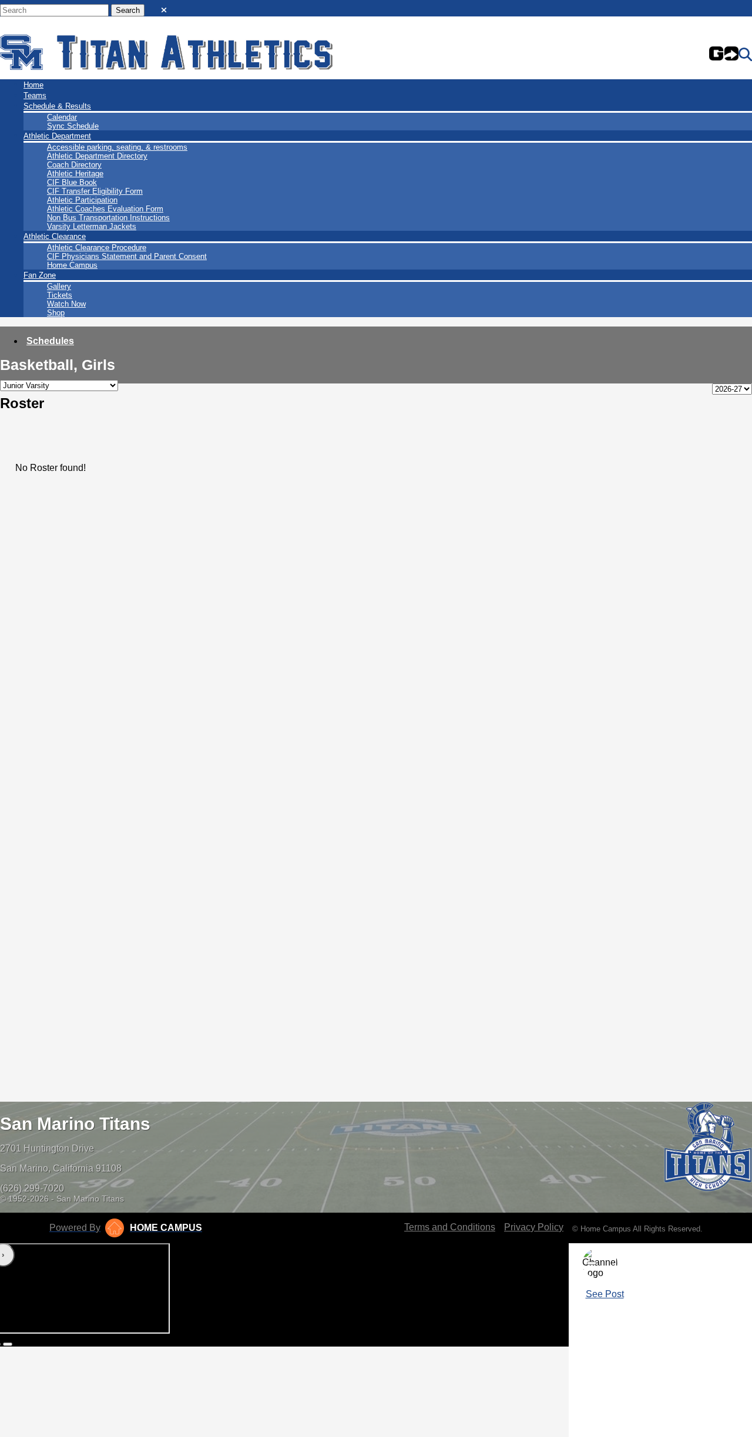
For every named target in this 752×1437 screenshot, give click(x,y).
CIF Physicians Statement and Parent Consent (127, 256)
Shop (56, 312)
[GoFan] (723, 54)
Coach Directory (74, 164)
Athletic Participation (82, 200)
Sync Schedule (73, 126)
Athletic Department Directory (97, 156)
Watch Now (66, 303)
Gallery (59, 286)
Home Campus (72, 265)
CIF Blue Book (72, 182)
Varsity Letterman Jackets (91, 226)
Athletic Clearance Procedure (96, 247)
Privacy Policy (533, 1227)
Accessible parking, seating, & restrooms (117, 147)
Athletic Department (57, 136)
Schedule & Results (57, 106)
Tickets (59, 295)
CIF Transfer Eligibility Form (95, 191)
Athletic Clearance (55, 236)
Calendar (62, 117)
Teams (35, 95)
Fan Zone (40, 275)
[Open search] (745, 54)
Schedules (50, 341)
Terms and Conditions (449, 1227)
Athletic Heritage (75, 173)
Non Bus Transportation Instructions (108, 217)
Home (33, 84)
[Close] (591, 1263)
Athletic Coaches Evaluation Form (105, 208)
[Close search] (163, 7)
